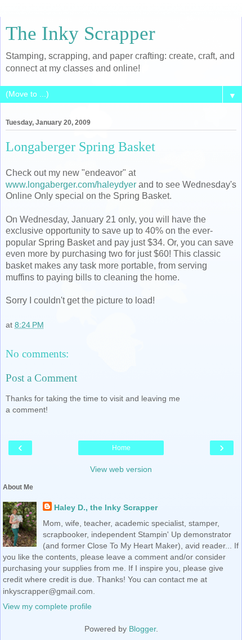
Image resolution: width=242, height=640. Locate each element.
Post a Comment (41, 378)
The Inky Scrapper (80, 33)
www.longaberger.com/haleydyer (71, 184)
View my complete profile (47, 606)
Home (121, 448)
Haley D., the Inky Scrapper (106, 507)
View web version (121, 469)
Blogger (142, 628)
